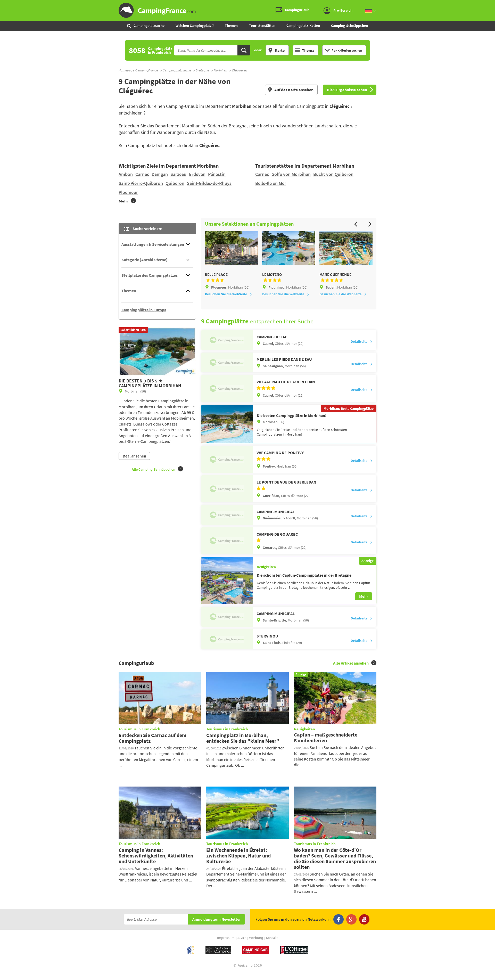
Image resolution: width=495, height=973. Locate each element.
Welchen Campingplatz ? (195, 25)
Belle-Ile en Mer (270, 183)
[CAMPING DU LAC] (227, 340)
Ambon (126, 174)
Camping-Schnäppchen (349, 25)
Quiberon (175, 183)
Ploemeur (128, 192)
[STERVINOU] (227, 639)
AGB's (241, 938)
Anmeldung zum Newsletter (216, 919)
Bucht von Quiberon (333, 174)
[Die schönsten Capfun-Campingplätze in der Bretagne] (227, 580)
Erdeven (197, 174)
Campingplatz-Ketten (303, 25)
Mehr (363, 596)
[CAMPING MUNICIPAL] (227, 515)
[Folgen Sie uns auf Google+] (351, 919)
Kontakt (272, 938)
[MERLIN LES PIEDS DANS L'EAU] (227, 362)
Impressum (226, 938)
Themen (231, 25)
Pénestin (217, 174)
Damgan (160, 174)
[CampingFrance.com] (247, 10)
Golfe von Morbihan (291, 174)
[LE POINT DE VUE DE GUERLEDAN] (227, 488)
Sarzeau (178, 174)
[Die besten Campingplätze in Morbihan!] (227, 424)
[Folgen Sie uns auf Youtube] (364, 919)
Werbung (256, 938)
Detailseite (359, 341)
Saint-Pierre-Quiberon (141, 183)
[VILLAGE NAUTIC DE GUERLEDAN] (227, 388)
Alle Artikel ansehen (351, 663)
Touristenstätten (262, 25)
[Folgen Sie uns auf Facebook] (338, 919)
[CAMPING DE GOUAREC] (227, 540)
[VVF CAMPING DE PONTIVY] (227, 459)
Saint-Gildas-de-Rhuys (209, 183)
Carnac (142, 174)
